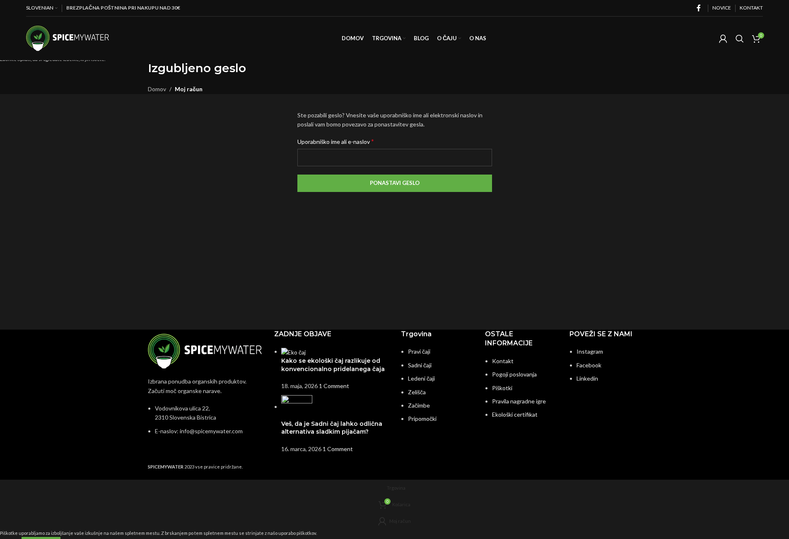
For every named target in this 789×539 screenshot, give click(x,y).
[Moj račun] (723, 38)
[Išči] (739, 38)
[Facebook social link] (699, 8)
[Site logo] (67, 37)
